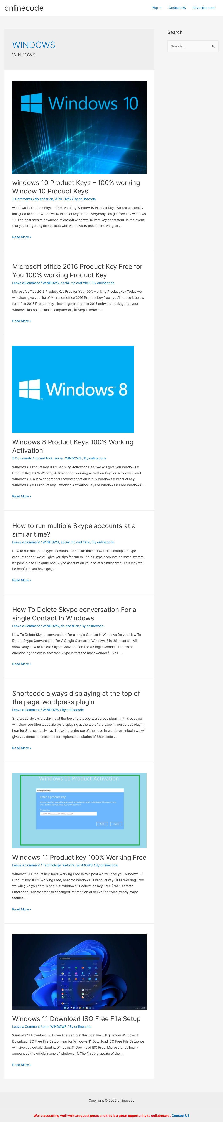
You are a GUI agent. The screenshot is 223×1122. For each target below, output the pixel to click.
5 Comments (22, 458)
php (46, 1027)
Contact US (177, 8)
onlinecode (24, 7)
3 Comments (22, 199)
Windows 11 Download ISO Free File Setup (76, 1019)
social (65, 283)
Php (155, 8)
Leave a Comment (26, 283)
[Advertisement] (193, 126)
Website (68, 865)
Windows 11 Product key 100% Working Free (79, 857)
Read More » (22, 237)
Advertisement (204, 8)
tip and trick (44, 199)
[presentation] (160, 8)
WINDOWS (63, 199)
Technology (52, 865)
